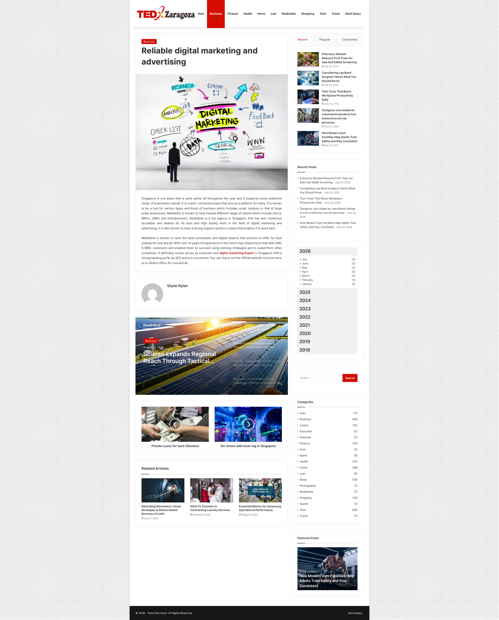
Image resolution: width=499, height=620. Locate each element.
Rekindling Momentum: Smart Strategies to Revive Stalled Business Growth (161, 510)
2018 (304, 350)
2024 (305, 300)
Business (216, 13)
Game (303, 455)
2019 (304, 341)
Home (261, 13)
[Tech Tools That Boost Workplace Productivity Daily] (308, 96)
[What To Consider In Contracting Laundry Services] (211, 490)
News (303, 479)
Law (273, 13)
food (302, 449)
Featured (305, 437)
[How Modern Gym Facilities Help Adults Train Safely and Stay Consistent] (308, 138)
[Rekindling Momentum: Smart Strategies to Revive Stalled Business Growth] (163, 490)
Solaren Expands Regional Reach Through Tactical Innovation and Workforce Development (179, 357)
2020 (305, 333)
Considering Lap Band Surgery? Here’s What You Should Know (339, 76)
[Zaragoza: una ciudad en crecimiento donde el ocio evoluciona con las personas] (308, 115)
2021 (304, 325)
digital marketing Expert (236, 253)
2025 (305, 292)
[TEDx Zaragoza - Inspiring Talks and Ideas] (165, 13)
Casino (304, 425)
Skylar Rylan (177, 286)
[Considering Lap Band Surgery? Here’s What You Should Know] (308, 78)
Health (247, 13)
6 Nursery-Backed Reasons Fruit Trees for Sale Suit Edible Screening (339, 58)
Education (306, 431)
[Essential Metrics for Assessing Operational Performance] (260, 490)
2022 (305, 317)
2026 (305, 251)
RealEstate (289, 13)
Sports (304, 503)
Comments (349, 39)
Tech (323, 13)
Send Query (353, 13)
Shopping (307, 13)
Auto (201, 13)
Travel (336, 13)
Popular (324, 39)
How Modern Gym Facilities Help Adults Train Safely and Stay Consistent (339, 137)
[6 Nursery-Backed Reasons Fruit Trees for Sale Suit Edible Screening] (308, 59)
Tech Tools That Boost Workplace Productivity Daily (337, 95)
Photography (308, 485)
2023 (305, 309)
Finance (232, 13)
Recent (302, 39)
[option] (211, 356)
